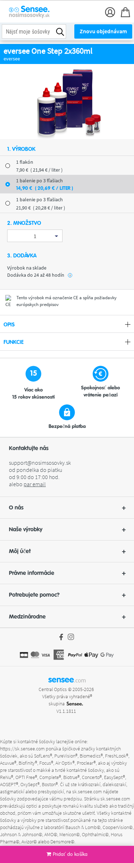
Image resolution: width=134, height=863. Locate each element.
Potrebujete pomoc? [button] (34, 594)
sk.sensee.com (87, 791)
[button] (67, 507)
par (35, 484)
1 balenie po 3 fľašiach (39, 199)
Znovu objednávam (103, 31)
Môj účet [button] (20, 551)
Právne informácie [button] (31, 573)
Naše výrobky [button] (26, 529)
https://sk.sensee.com (22, 748)
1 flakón (24, 162)
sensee (67, 679)
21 (40, 207)
